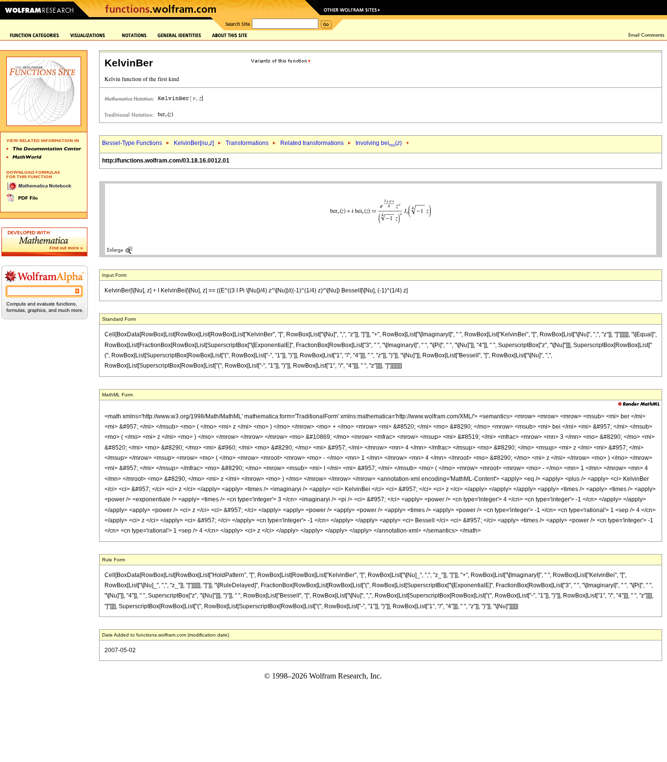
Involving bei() (378, 143)
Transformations (247, 143)
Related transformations (312, 143)
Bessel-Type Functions (132, 143)
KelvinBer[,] (194, 143)
